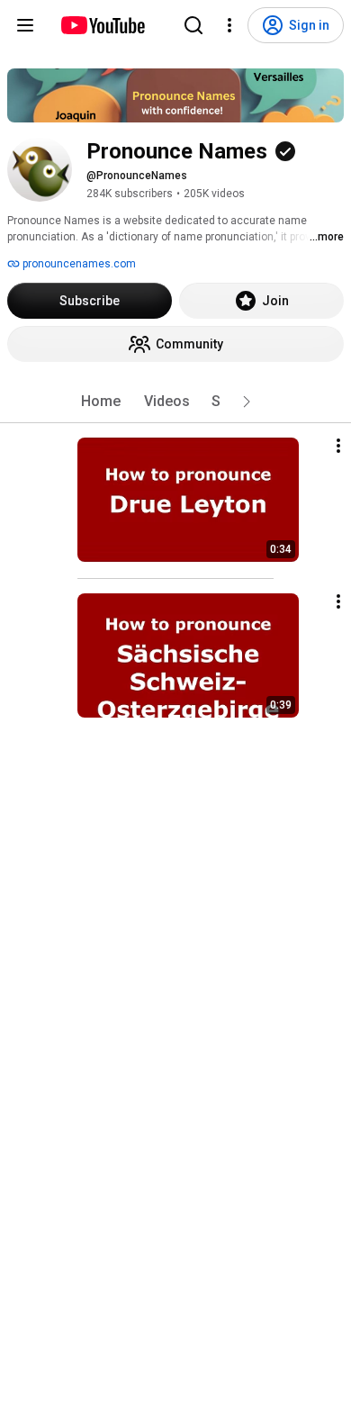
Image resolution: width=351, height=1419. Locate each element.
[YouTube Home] (102, 25)
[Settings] (229, 25)
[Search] (193, 25)
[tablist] (175, 401)
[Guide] (25, 25)
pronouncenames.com (78, 264)
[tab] (100, 401)
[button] (246, 401)
